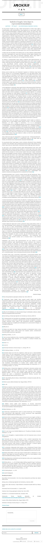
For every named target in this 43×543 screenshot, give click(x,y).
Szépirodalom (30, 26)
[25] (24, 221)
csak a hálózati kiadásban (23, 26)
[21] (38, 211)
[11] (7, 131)
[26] (9, 238)
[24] (20, 219)
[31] (17, 281)
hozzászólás (32, 520)
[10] (40, 127)
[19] (40, 197)
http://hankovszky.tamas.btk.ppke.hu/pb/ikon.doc (13, 309)
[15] (26, 170)
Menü (21, 14)
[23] (40, 215)
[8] (18, 101)
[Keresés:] (17, 532)
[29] (35, 267)
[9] (7, 107)
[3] (30, 66)
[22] (3, 215)
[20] (3, 207)
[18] (12, 190)
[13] (16, 138)
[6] (14, 85)
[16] (33, 171)
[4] (23, 80)
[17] (20, 180)
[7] (26, 93)
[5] (34, 80)
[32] (27, 291)
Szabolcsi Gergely (6, 505)
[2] (35, 62)
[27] (3, 249)
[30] (14, 271)
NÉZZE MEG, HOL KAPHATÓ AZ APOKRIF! (11, 529)
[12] (16, 134)
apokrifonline (7, 26)
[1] (32, 44)
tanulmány (36, 26)
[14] (32, 139)
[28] (36, 252)
